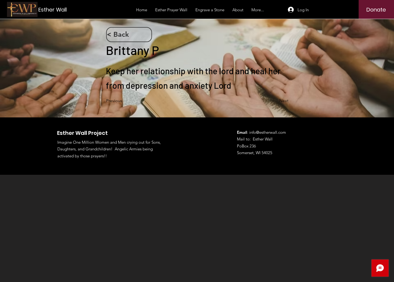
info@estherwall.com (267, 132)
